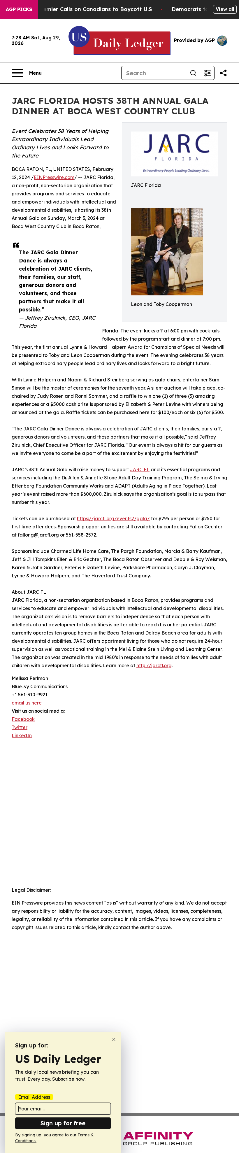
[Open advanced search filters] (207, 73)
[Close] (114, 1039)
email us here (27, 703)
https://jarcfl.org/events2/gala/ (113, 518)
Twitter (19, 727)
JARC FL (140, 469)
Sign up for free (63, 1123)
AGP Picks (19, 9)
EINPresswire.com (54, 177)
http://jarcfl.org (154, 665)
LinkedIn (22, 735)
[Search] (193, 73)
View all (225, 9)
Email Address (34, 1097)
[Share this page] (223, 73)
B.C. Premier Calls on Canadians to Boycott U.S (89, 9)
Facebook (23, 719)
